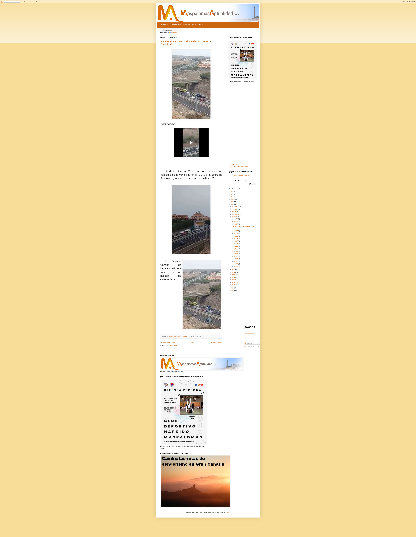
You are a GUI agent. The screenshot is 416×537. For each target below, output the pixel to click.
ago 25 (236, 231)
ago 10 (236, 249)
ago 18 (236, 238)
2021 (232, 194)
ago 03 (236, 261)
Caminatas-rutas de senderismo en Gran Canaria (250, 333)
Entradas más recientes (168, 342)
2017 (232, 204)
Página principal (235, 164)
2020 (232, 197)
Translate (175, 33)
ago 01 (236, 266)
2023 (232, 192)
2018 (232, 202)
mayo (234, 274)
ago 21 (236, 236)
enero (234, 285)
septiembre (235, 214)
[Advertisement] (242, 119)
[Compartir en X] (196, 336)
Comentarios (250, 346)
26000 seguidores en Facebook (239, 176)
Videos (232, 159)
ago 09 (236, 251)
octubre (234, 211)
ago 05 (236, 256)
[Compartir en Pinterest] (200, 336)
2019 (232, 199)
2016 (232, 288)
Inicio (192, 342)
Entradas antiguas (216, 342)
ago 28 (236, 221)
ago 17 (236, 241)
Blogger (227, 512)
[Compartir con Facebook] (198, 336)
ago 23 (236, 233)
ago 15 (236, 246)
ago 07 (236, 253)
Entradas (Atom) (173, 345)
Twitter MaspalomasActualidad (239, 166)
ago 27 (236, 224)
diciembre (235, 206)
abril (233, 277)
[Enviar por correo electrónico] (192, 336)
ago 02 (236, 264)
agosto (234, 217)
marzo (234, 279)
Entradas (249, 343)
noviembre (235, 209)
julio (233, 269)
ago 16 (236, 243)
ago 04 (236, 259)
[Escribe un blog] (194, 336)
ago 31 (236, 219)
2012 (232, 290)
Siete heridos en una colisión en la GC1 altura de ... (243, 227)
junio (233, 272)
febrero (234, 282)
